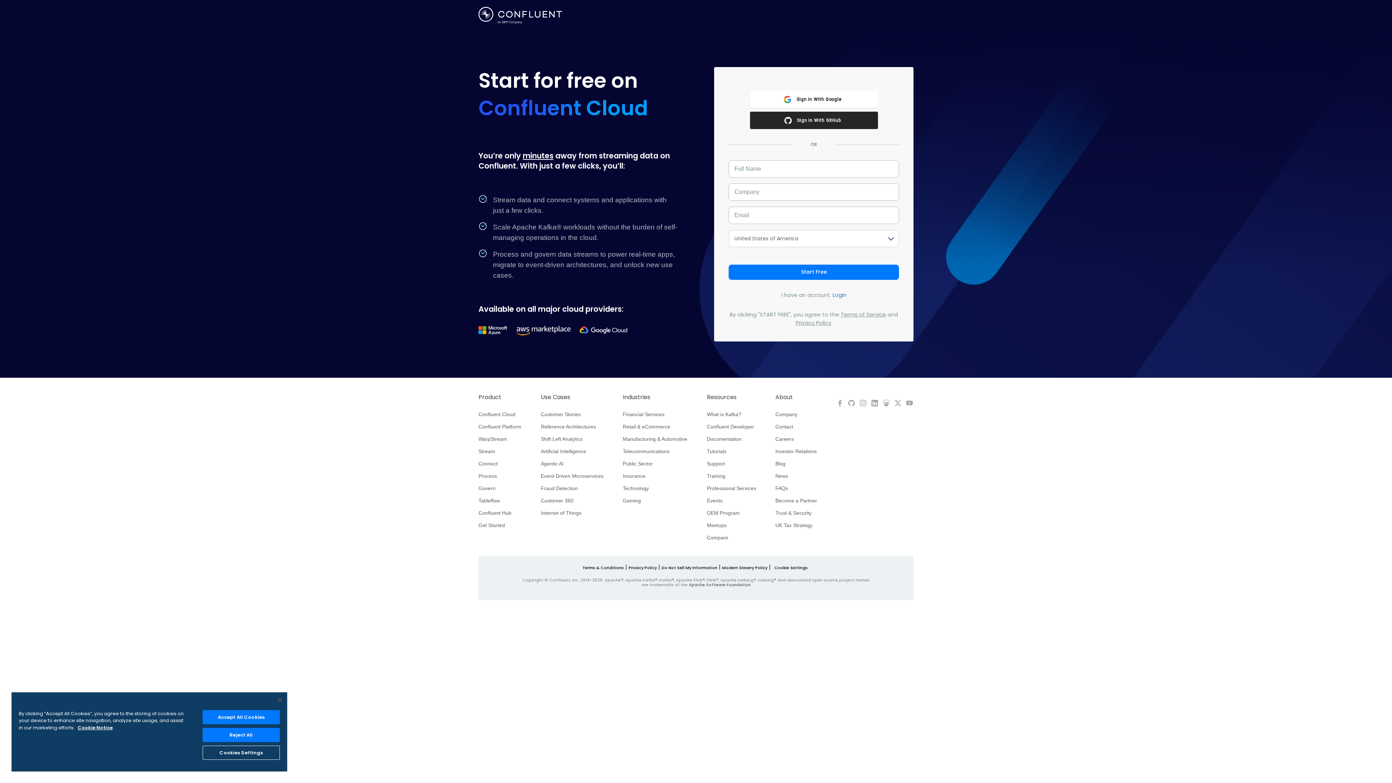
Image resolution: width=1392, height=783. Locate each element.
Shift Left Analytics (562, 439)
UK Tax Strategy (793, 525)
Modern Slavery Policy (744, 568)
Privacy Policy (813, 323)
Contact (784, 427)
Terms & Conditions (603, 568)
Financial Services (643, 414)
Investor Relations (796, 451)
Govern (487, 488)
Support (716, 464)
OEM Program (723, 513)
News (781, 476)
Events (714, 501)
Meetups (717, 525)
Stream (486, 451)
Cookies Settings (241, 752)
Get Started (491, 525)
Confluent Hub (494, 513)
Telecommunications (646, 451)
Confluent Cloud (496, 414)
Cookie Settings (791, 568)
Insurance (634, 476)
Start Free (814, 272)
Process (487, 476)
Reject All (241, 735)
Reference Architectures (568, 427)
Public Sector (638, 464)
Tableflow (489, 501)
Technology (636, 488)
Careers (784, 439)
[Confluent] (520, 15)
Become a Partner (796, 501)
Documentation (724, 439)
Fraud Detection (559, 488)
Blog (780, 464)
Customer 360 (557, 501)
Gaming (632, 501)
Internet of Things (561, 513)
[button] (814, 99)
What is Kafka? (724, 414)
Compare (717, 537)
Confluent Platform (499, 427)
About (784, 397)
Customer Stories (561, 414)
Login (839, 295)
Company (786, 414)
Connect (488, 464)
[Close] (280, 700)
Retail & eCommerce (646, 427)
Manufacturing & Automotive (655, 439)
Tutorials (716, 451)
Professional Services (731, 488)
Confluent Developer (730, 427)
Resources (722, 397)
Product (489, 397)
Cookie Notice (95, 727)
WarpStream (492, 439)
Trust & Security (793, 513)
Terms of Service (863, 314)
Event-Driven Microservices (572, 476)
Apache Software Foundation (720, 585)
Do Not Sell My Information (689, 568)
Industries (636, 397)
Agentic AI (552, 464)
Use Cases (555, 397)
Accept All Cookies (241, 717)
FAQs (781, 488)
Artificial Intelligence (563, 451)
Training (716, 476)
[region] (149, 731)
